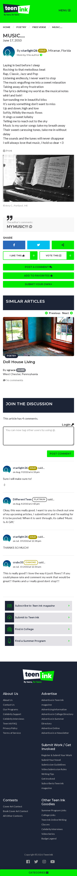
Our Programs (10, 709)
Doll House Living (19, 362)
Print (8, 150)
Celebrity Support (12, 714)
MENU (63, 10)
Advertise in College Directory (57, 714)
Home (6, 27)
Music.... (57, 27)
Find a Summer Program (30, 640)
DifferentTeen (22, 499)
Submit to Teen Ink (27, 617)
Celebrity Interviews (13, 718)
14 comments (14, 380)
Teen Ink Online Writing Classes (53, 822)
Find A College (24, 629)
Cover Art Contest (12, 806)
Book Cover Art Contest (15, 811)
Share (8, 237)
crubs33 (18, 562)
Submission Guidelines (53, 764)
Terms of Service (12, 732)
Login (66, 424)
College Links (48, 815)
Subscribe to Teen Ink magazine (52, 786)
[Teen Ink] (19, 10)
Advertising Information (54, 709)
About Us (8, 700)
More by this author (28, 54)
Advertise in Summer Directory (52, 721)
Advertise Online (50, 728)
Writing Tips (47, 773)
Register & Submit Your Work (56, 755)
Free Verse (39, 27)
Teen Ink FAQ (10, 723)
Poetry (21, 27)
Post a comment (37, 267)
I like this (22, 255)
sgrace (11, 370)
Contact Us (9, 704)
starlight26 (29, 50)
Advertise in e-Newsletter (55, 732)
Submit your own (38, 284)
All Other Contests (13, 815)
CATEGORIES (37, 872)
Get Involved (48, 778)
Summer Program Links (53, 810)
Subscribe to (34, 605)
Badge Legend (48, 838)
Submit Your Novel (51, 759)
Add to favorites (37, 275)
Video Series (48, 833)
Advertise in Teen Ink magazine (52, 702)
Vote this (58, 255)
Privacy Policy (10, 728)
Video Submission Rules (54, 769)
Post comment (60, 453)
